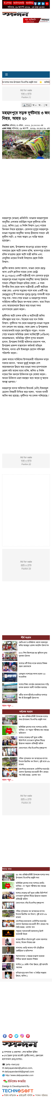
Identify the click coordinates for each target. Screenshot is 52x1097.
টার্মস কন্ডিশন (9, 1095)
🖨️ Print (26, 105)
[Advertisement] (26, 49)
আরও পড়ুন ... (7, 705)
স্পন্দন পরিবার (40, 1095)
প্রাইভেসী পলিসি (24, 1095)
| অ (45, 105)
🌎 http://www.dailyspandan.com (17, 1075)
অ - (41, 105)
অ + (34, 105)
